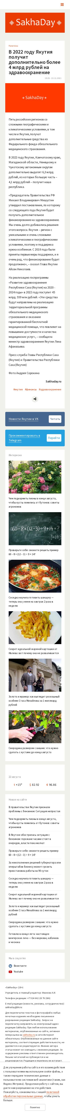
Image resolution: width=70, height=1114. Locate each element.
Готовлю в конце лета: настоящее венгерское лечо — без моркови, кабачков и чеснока (34, 938)
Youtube (18, 971)
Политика (13, 45)
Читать (55, 419)
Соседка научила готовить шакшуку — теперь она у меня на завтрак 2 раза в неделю (31, 882)
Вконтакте (20, 965)
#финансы (31, 389)
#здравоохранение (50, 389)
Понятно (35, 1107)
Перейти (54, 438)
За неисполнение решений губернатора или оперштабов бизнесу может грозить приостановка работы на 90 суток (35, 866)
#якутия (18, 389)
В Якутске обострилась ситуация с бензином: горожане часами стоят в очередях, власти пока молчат (30, 839)
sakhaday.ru (29, 1034)
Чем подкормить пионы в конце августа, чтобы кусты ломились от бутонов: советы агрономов (34, 823)
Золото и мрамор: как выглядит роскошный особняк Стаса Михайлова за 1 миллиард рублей (34, 910)
